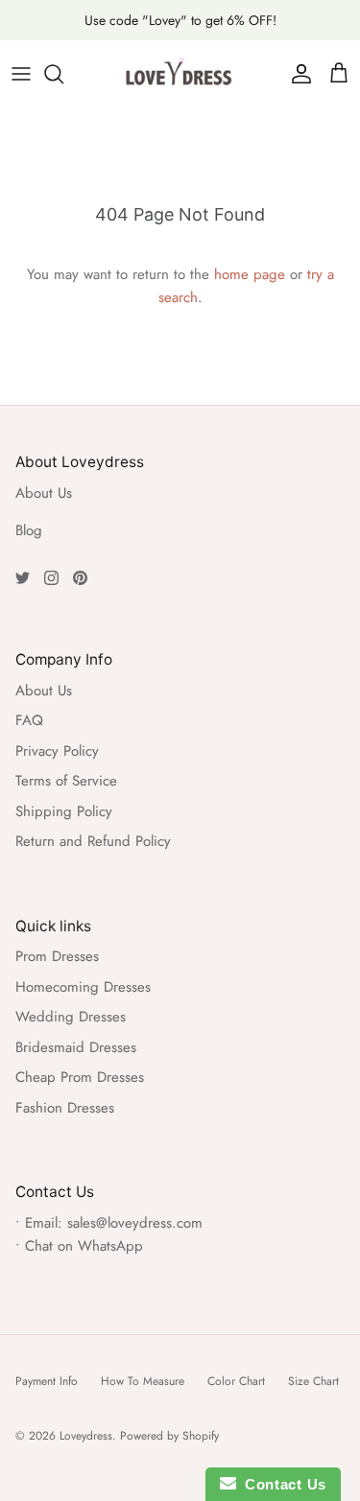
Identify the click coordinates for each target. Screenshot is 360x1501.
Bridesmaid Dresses (75, 1047)
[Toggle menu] (21, 74)
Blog (28, 530)
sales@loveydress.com (135, 1222)
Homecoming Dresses (83, 986)
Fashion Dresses (64, 1107)
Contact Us (281, 1484)
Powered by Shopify (169, 1435)
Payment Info (46, 1381)
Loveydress (86, 1435)
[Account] (297, 74)
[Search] (63, 74)
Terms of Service (66, 780)
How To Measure (142, 1381)
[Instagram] (51, 578)
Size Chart (313, 1381)
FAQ (29, 720)
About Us (43, 493)
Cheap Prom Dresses (79, 1077)
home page (249, 274)
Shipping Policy (63, 811)
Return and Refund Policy (93, 841)
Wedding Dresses (70, 1016)
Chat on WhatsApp (84, 1245)
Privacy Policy (57, 751)
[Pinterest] (80, 578)
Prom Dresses (57, 956)
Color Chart (236, 1381)
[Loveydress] (180, 74)
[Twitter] (22, 578)
